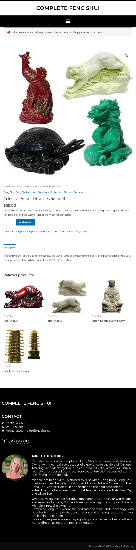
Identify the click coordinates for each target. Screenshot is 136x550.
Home (7, 186)
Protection (17, 186)
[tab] (10, 247)
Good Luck (43, 192)
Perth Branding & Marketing (118, 546)
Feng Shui (9, 192)
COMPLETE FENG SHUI (68, 8)
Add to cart (25, 222)
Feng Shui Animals (26, 192)
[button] (68, 21)
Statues (68, 192)
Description (10, 247)
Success (78, 192)
